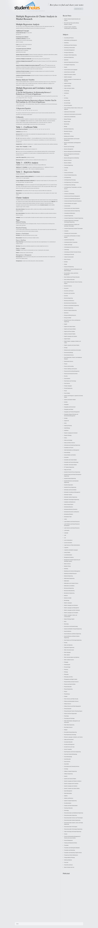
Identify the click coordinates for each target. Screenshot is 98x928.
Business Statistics (67, 162)
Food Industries (67, 378)
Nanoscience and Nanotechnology (71, 626)
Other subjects (67, 654)
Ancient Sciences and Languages (70, 69)
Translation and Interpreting (69, 850)
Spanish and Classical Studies (70, 778)
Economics (66, 288)
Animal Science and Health (69, 72)
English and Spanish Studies (69, 333)
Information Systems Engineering (70, 497)
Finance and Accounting (69, 366)
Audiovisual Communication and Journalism (72, 114)
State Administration (68, 793)
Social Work (66, 764)
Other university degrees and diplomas (71, 657)
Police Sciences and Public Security (71, 698)
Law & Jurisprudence (68, 540)
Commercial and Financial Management (72, 196)
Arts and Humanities (68, 105)
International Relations (68, 514)
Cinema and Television (68, 172)
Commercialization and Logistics (70, 203)
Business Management (68, 149)
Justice (65, 519)
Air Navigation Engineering (69, 64)
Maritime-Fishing (67, 566)
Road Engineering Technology (70, 734)
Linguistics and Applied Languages (71, 550)
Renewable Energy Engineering (70, 732)
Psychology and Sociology (69, 718)
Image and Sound (67, 469)
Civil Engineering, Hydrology (69, 184)
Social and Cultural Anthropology (70, 754)
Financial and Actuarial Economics (71, 373)
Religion (65, 729)
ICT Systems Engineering (69, 467)
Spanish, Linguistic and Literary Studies (72, 788)
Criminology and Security (69, 254)
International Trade (68, 516)
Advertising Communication (69, 47)
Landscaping (66, 530)
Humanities (66, 457)
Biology (65, 126)
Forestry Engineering (68, 388)
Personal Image (67, 667)
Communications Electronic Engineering (72, 210)
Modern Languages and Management (71, 607)
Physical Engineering (68, 689)
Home (17, 10)
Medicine (66, 595)
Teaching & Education (68, 808)
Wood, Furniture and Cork (69, 867)
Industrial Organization (68, 484)
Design (65, 264)
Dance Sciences (67, 259)
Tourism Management (68, 840)
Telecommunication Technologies (70, 826)
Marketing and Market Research (70, 573)
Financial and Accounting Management (71, 371)
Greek (65, 423)
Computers (66, 230)
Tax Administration (67, 803)
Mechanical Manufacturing (69, 590)
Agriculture (66, 59)
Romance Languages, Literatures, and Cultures (73, 737)
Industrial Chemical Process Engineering (72, 472)
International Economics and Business (71, 511)
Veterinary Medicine (68, 860)
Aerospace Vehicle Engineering (70, 54)
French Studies (67, 393)
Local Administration (68, 554)
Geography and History (68, 409)
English (65, 324)
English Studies (67, 338)
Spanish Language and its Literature (71, 783)
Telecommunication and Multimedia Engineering (73, 812)
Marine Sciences (67, 563)
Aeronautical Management (69, 50)
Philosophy (66, 674)
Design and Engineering (69, 266)
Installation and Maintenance (69, 502)
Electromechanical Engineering (70, 303)
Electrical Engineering (68, 298)
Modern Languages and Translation (71, 612)
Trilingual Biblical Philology (69, 857)
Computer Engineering (68, 215)
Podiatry (65, 696)
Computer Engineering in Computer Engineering (73, 218)
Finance (65, 363)
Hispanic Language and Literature (70, 432)
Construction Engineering (69, 239)
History (65, 437)
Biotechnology (67, 133)
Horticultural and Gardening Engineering (72, 445)
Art (64, 95)
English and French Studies (69, 331)
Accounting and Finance (69, 37)
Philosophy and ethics (68, 676)
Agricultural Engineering (69, 57)
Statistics (66, 795)
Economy (66, 295)
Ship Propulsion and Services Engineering (72, 751)
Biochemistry (66, 124)
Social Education (67, 759)
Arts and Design (67, 102)
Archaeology (66, 90)
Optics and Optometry (68, 645)
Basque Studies (67, 121)
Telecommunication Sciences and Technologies (73, 817)
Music (65, 621)
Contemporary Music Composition (70, 242)
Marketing (66, 568)
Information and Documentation (70, 489)
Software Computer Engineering (70, 771)
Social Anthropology (68, 756)
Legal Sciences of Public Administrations (72, 545)
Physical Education (68, 686)
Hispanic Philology (67, 435)
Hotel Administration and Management (71, 450)
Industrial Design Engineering (70, 478)
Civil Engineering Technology (70, 179)
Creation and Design (68, 244)
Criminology (66, 249)
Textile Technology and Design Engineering (72, 831)
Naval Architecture (67, 631)
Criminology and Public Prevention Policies (72, 252)
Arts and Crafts (67, 100)
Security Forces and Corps (69, 746)
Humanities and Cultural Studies (70, 459)
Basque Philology (67, 119)
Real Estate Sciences (68, 727)
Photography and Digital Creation (70, 679)
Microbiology (66, 600)
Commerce (66, 191)
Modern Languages (68, 602)
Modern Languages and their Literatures (72, 610)
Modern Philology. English (69, 619)
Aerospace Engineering (68, 52)
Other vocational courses (69, 659)
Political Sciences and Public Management (72, 706)
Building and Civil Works (69, 136)
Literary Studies (67, 552)
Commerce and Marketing (69, 193)
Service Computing (68, 749)
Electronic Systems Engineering (70, 310)
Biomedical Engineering (69, 128)
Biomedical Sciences (68, 131)
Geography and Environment (69, 406)
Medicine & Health (67, 598)
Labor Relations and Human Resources (72, 521)
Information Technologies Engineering (71, 499)
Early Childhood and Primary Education (72, 277)
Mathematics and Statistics (69, 585)
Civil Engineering (67, 177)
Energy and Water (67, 317)
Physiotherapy (67, 694)
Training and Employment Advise (70, 842)
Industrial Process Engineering (70, 487)
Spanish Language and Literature (70, 786)
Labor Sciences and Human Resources (71, 528)
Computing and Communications (70, 233)
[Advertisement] (45, 42)
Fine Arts (66, 376)
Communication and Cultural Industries (71, 208)
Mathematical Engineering (69, 578)
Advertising (66, 42)
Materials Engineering (68, 576)
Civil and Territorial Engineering (70, 175)
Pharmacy (66, 669)
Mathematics (21, 10)
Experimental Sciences (68, 361)
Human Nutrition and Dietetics (70, 454)
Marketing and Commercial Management (72, 571)
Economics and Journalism (69, 293)
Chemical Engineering (68, 165)
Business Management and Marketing (71, 157)
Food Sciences (67, 383)
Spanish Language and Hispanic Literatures (72, 781)
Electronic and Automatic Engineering (71, 305)
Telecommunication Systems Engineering (72, 820)
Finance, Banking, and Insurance (70, 368)
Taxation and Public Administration (71, 805)
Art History (66, 98)
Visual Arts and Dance (68, 864)
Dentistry (66, 261)
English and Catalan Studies (69, 326)
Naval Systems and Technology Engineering (72, 640)
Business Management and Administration (72, 151)
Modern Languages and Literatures (71, 605)
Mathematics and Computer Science (71, 583)
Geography (66, 404)
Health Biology (67, 428)
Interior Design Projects (68, 504)
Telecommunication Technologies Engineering (73, 829)
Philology (66, 671)
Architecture (66, 93)
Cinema (65, 170)
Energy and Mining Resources (70, 315)
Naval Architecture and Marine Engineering (72, 633)
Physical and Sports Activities (69, 684)
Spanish (65, 776)
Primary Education (67, 708)
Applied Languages (68, 76)
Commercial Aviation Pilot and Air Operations (73, 201)
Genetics (66, 402)
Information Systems (68, 494)
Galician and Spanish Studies (70, 399)
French (65, 390)
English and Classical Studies (70, 329)
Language (66, 532)
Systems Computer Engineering (70, 800)
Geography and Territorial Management (71, 411)
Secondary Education (68, 742)
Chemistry (66, 167)
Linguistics (66, 547)
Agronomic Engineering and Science (71, 62)
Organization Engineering (69, 647)
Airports (65, 67)
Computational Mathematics (69, 213)
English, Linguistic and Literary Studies (71, 345)
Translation (66, 845)
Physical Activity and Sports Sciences (71, 681)
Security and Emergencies (69, 744)
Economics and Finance (69, 290)
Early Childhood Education (69, 279)
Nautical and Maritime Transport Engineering (73, 628)
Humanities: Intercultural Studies (70, 464)
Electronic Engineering (68, 307)
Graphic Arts (66, 420)
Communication (67, 205)
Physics (65, 691)
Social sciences (67, 761)
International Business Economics (70, 509)
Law (65, 537)
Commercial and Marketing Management (72, 198)
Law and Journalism (68, 542)
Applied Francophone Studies (70, 74)
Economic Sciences (68, 285)
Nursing (65, 642)
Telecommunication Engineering (70, 815)
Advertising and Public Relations (70, 45)
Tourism (65, 834)
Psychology (66, 716)
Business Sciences (68, 160)
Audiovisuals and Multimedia (69, 116)
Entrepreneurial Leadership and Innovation (72, 350)
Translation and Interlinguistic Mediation (72, 847)
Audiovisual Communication (69, 111)
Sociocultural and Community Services (71, 766)
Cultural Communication (69, 256)
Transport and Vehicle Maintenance (71, 855)
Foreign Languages (68, 385)
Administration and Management (70, 40)
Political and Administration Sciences (71, 701)
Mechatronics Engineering (69, 593)
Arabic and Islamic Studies (69, 88)
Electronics (66, 312)
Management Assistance (69, 557)
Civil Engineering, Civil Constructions (71, 182)
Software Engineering (68, 773)
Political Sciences (67, 703)
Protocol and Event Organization (70, 713)
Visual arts (66, 862)
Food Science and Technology (70, 381)
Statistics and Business (68, 798)
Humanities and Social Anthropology (71, 462)
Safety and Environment (68, 739)
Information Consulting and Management (72, 492)
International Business (68, 506)
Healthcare (66, 430)
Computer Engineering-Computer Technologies (73, 228)
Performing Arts (67, 664)
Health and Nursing (68, 425)
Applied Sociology (67, 83)
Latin (65, 535)
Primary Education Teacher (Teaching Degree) (73, 711)
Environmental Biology (68, 352)
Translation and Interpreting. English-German (73, 852)
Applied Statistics (67, 85)
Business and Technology (69, 146)
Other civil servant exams (69, 649)
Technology (66, 810)
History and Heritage (68, 440)
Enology (65, 347)
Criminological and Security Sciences (71, 247)
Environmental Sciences (69, 355)
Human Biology (67, 452)
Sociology (66, 768)
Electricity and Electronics (69, 300)
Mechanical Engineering (69, 588)
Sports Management (68, 790)
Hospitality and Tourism (68, 447)
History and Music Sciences (69, 442)
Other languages (67, 652)
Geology (65, 418)
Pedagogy (66, 662)
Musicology (66, 623)
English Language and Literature (70, 336)
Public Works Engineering (69, 724)
